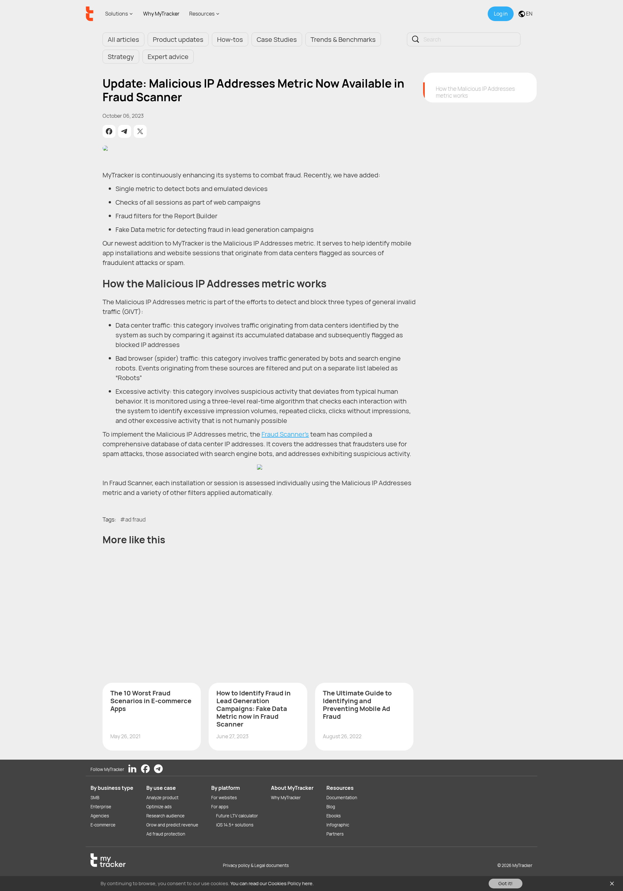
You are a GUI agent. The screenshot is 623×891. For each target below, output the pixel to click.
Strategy (121, 56)
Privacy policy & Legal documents (256, 865)
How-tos (230, 39)
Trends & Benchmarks (343, 39)
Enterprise (101, 807)
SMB (95, 798)
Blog (330, 807)
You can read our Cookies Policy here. (272, 883)
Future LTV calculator (237, 816)
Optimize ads (159, 807)
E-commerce (103, 825)
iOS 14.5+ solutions (234, 825)
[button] (109, 131)
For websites (224, 798)
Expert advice (168, 56)
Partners (335, 834)
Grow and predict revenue (172, 825)
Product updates (178, 39)
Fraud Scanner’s (285, 434)
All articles (123, 39)
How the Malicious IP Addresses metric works (475, 92)
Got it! (505, 883)
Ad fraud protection (165, 834)
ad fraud (135, 519)
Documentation (341, 798)
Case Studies (277, 39)
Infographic (337, 825)
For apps (219, 807)
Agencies (100, 816)
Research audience (165, 816)
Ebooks (333, 816)
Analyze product (162, 798)
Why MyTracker (161, 13)
